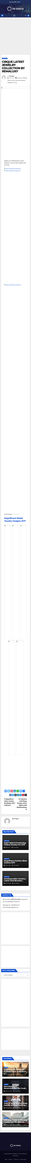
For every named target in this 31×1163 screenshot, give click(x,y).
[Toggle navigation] (14, 15)
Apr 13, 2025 (8, 1091)
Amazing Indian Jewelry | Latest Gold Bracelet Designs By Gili (15, 881)
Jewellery (4, 58)
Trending (6, 1084)
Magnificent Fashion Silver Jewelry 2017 (15, 862)
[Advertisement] (15, 34)
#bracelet (19, 78)
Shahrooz (17, 1074)
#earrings (17, 80)
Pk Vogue (11, 76)
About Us (11, 1159)
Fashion (6, 1067)
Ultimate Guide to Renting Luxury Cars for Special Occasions (15, 1122)
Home (6, 1159)
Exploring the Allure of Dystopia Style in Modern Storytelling (15, 1071)
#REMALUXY (11, 82)
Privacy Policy (23, 1159)
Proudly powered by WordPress (11, 1153)
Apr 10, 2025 (8, 1107)
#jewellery (23, 80)
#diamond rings (11, 80)
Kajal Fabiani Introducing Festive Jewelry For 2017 (15, 844)
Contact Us (16, 1159)
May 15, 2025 (8, 1074)
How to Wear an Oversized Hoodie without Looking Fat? (15, 1105)
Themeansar (15, 1155)
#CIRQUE (24, 78)
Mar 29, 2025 (8, 1124)
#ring (15, 82)
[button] (25, 15)
